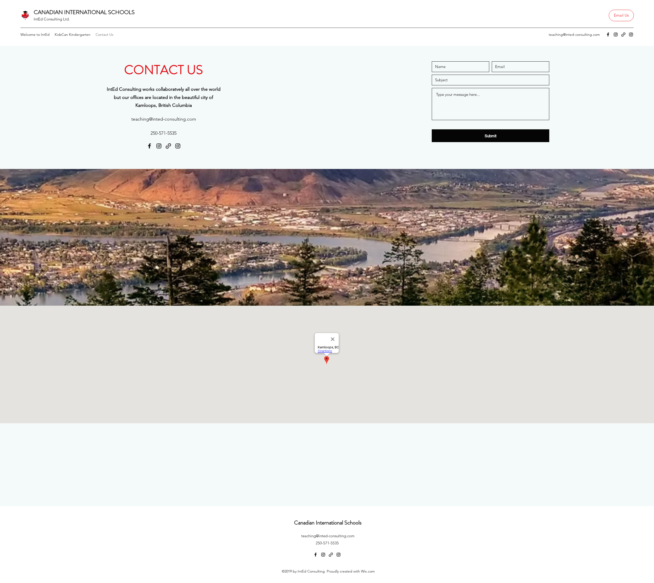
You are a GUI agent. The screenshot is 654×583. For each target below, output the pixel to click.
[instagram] (615, 34)
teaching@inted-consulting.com (574, 34)
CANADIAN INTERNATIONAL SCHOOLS (84, 12)
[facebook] (608, 34)
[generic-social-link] (623, 34)
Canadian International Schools (327, 523)
